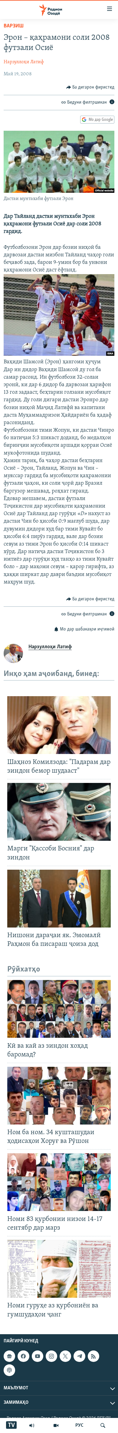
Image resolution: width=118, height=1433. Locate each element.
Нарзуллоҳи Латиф (24, 62)
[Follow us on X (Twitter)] (65, 1356)
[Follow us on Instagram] (51, 1356)
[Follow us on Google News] (9, 1356)
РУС (79, 1425)
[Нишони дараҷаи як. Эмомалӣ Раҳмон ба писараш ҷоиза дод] (59, 899)
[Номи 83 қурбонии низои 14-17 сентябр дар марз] (59, 1182)
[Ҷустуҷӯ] (103, 1425)
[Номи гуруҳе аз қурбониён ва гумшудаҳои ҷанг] (59, 1269)
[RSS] (93, 1356)
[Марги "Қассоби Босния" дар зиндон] (59, 812)
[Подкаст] (9, 1370)
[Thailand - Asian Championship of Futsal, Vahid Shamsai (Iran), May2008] (59, 354)
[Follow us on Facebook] (23, 1356)
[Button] (90, 87)
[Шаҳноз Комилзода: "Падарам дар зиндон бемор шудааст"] (59, 725)
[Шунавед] (32, 1425)
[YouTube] (56, 1425)
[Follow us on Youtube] (37, 1356)
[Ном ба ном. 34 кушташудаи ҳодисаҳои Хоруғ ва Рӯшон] (59, 1096)
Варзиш (14, 26)
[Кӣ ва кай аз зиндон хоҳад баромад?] (59, 1009)
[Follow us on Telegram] (79, 1356)
